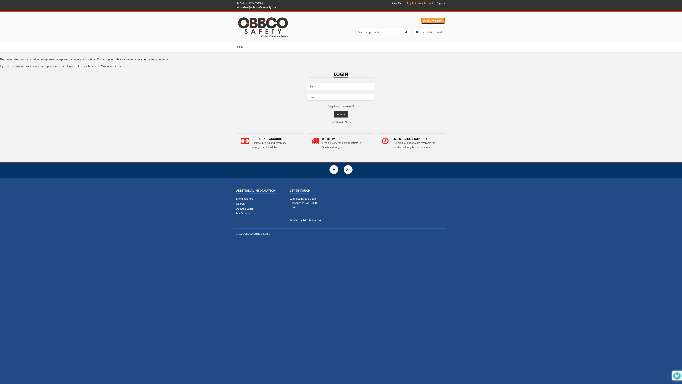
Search (240, 203)
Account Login (244, 208)
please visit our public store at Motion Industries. (93, 66)
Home (241, 47)
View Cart (397, 3)
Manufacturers (244, 198)
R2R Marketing (312, 220)
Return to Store (342, 122)
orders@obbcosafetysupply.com (259, 7)
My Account (243, 213)
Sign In (441, 3)
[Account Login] (433, 22)
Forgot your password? (341, 106)
